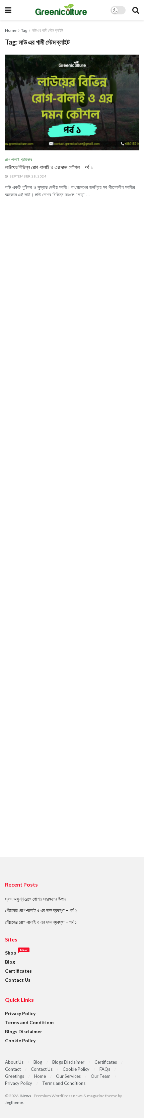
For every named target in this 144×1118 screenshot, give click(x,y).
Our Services (68, 1076)
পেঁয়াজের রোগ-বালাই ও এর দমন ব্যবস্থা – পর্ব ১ (41, 922)
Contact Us (17, 980)
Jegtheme (14, 1102)
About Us (14, 1062)
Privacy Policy (20, 1013)
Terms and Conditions (30, 1022)
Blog (10, 962)
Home (10, 30)
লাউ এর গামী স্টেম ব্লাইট (47, 30)
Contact (13, 1069)
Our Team (101, 1076)
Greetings (14, 1076)
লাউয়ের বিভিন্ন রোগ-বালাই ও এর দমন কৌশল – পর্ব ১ (48, 167)
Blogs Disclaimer (23, 1031)
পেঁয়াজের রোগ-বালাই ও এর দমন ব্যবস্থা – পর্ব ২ (41, 910)
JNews (25, 1095)
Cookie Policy (20, 1040)
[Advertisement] (72, 541)
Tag (24, 30)
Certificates (18, 971)
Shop (10, 953)
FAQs (104, 1069)
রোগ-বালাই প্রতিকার (18, 159)
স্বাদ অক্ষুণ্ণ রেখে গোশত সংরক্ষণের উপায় (35, 899)
